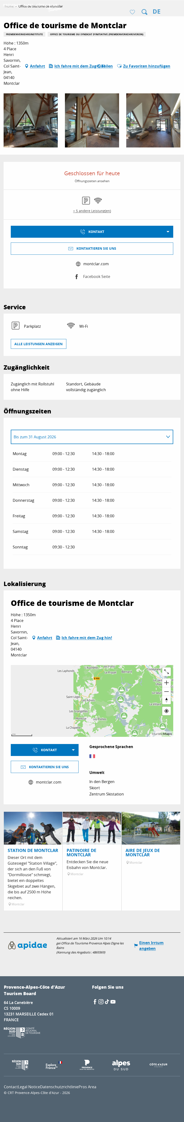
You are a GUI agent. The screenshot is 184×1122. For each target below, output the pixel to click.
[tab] (87, 437)
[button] (144, 12)
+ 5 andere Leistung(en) (92, 211)
